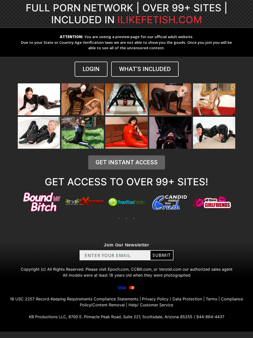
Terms (211, 298)
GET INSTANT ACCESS (127, 162)
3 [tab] (133, 218)
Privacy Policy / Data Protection (172, 298)
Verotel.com (170, 269)
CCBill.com (141, 269)
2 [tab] (126, 218)
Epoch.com (118, 269)
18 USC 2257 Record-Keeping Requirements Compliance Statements (74, 298)
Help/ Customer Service (150, 304)
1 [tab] (119, 218)
